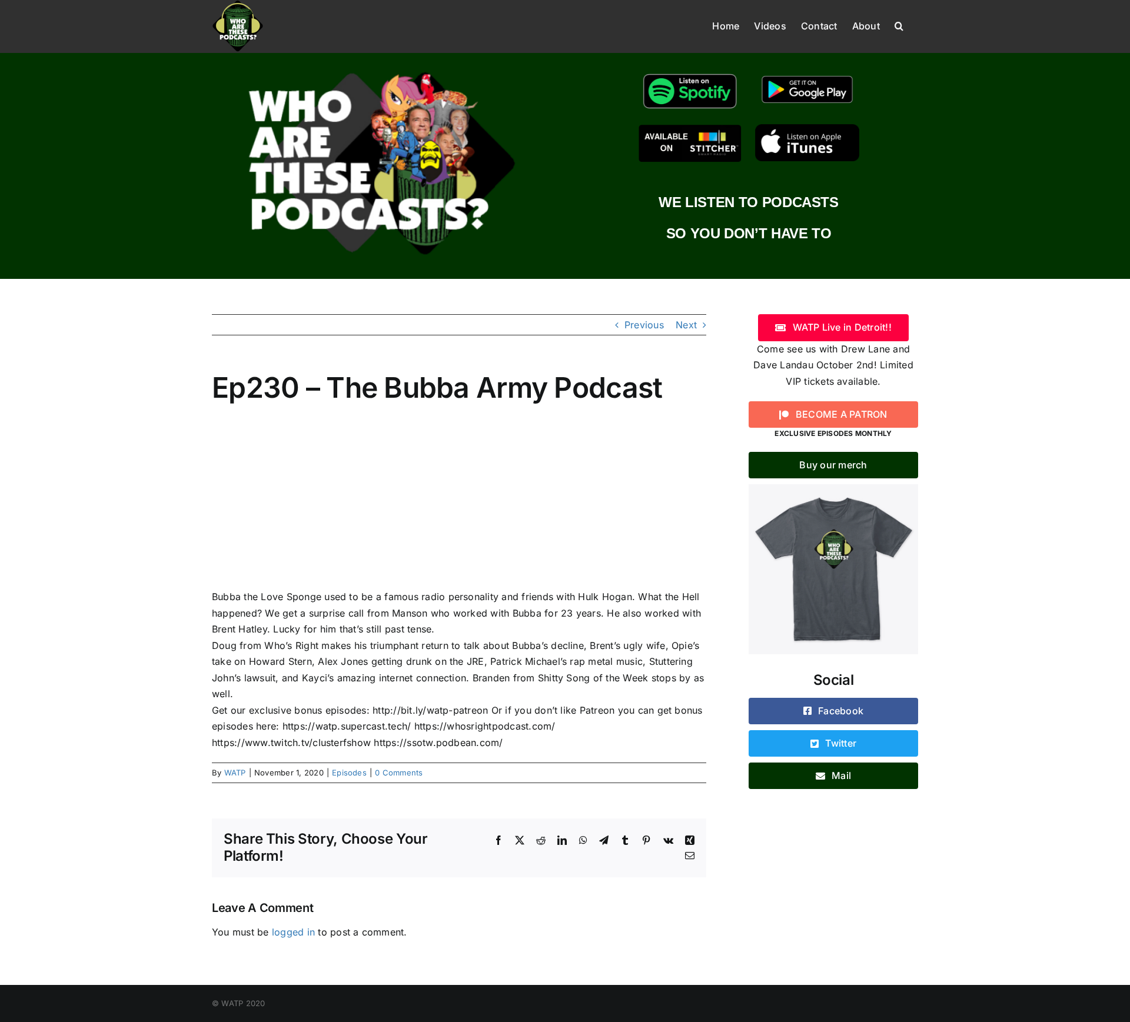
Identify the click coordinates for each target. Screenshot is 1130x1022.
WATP (235, 772)
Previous (644, 325)
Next (686, 325)
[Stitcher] (690, 129)
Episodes (349, 772)
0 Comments (399, 772)
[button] (899, 24)
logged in (293, 932)
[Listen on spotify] (690, 74)
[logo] (381, 69)
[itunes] (807, 129)
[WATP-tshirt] (833, 489)
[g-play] (807, 74)
